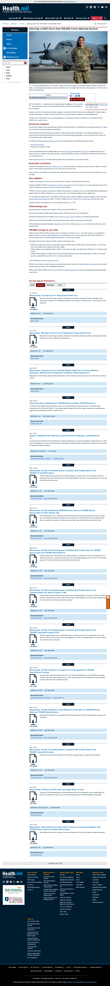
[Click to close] (108, 597)
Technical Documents (97, 902)
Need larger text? (102, 24)
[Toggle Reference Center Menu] (88, 18)
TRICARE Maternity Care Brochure (47, 141)
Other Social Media (78, 99)
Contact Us (30, 890)
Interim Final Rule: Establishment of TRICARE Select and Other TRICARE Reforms (61, 403)
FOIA (67, 967)
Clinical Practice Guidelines (99, 875)
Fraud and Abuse (46, 967)
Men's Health (63, 912)
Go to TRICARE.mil (32, 921)
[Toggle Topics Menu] (60, 18)
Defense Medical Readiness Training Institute (51, 886)
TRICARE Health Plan (36, 423)
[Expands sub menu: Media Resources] (4, 57)
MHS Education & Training (32, 18)
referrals (104, 154)
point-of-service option (68, 217)
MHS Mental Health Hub (66, 882)
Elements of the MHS (32, 877)
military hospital (68, 151)
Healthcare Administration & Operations (41, 458)
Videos (9, 44)
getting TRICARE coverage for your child (48, 260)
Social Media (11, 53)
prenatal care (99, 127)
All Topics (62, 875)
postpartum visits (48, 181)
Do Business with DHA (33, 951)
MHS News (67, 18)
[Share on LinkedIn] (76, 96)
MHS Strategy (30, 880)
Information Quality (94, 967)
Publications (95, 897)
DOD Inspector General (79, 967)
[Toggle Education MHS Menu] (42, 18)
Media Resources (13, 57)
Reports (94, 900)
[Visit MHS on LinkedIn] (91, 8)
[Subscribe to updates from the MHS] (106, 8)
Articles (9, 35)
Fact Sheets (95, 880)
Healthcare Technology (65, 900)
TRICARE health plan (38, 145)
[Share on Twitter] (74, 96)
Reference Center (81, 18)
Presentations (95, 895)
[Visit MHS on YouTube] (102, 8)
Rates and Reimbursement (50, 498)
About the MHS (14, 18)
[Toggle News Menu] (72, 18)
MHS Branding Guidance (33, 887)
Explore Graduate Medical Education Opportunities (33, 954)
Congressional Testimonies (99, 877)
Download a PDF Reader (73, 982)
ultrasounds (56, 133)
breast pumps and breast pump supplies (60, 185)
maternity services (42, 120)
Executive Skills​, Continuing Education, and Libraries (51, 890)
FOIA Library (95, 882)
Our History (30, 885)
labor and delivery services (55, 166)
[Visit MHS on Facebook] (95, 8)
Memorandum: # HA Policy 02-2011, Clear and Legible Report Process (57, 789)
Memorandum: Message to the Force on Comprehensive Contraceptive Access (60, 333)
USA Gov (57, 971)
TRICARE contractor (55, 187)
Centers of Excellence (65, 897)
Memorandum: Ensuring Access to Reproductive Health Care (53, 295)
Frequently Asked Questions (99, 887)
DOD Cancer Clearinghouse (67, 877)
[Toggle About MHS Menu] (20, 18)
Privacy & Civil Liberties (66, 907)
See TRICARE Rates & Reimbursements (33, 943)
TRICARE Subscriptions (70, 270)
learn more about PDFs (89, 982)
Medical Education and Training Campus (49, 894)
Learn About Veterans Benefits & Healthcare (32, 939)
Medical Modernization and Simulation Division (50, 898)
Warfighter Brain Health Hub (67, 880)
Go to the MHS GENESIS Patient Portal (33, 929)
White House (67, 971)
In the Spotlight (12, 48)
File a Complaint (31, 958)
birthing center (84, 151)
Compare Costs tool (80, 224)
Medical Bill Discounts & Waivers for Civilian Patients (67, 903)
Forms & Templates (97, 885)
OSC (76, 971)
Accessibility (58, 967)
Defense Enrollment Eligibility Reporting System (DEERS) (51, 235)
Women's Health (93, 107)
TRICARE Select (86, 199)
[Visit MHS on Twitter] (98, 8)
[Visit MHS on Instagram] (87, 8)
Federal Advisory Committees (34, 882)
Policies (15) (40, 285)
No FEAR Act (34, 967)
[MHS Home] (14, 878)
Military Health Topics (52, 18)
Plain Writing (47, 971)
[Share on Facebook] (71, 96)
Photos (9, 39)
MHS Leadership (31, 875)
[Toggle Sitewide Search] (105, 18)
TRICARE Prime (77, 199)
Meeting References (97, 890)
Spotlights (9, 76)
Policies (94, 892)
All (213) (32, 285)
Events (8, 70)
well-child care (60, 193)
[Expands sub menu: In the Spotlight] (4, 48)
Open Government (35, 971)
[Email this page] (79, 96)
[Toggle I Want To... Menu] (100, 18)
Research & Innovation (65, 909)
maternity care (37, 266)
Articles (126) (50, 285)
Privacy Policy (22, 967)
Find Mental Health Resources (32, 947)
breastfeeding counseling (46, 191)
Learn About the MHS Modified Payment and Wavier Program (33, 934)
